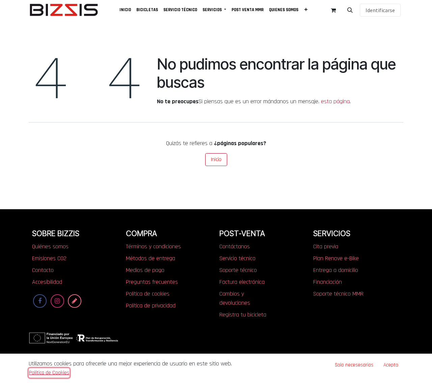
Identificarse (380, 10)
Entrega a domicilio (335, 270)
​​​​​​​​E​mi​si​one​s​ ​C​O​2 (49, 258)
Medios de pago (145, 270)
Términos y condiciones (153, 246)
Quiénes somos (50, 246)
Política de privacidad (151, 305)
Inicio (216, 159)
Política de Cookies (49, 372)
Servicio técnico (237, 258)
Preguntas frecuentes (152, 282)
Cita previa (325, 246)
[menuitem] (125, 10)
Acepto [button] (390, 364)
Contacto (43, 270)
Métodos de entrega (150, 258)
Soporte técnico (238, 270)
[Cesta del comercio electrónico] (333, 10)
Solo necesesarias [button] (354, 364)
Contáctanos (234, 246)
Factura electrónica (242, 282)
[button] (350, 10)
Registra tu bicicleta (242, 315)
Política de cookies (147, 294)
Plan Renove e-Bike (336, 258)
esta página (335, 101)
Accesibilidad (47, 282)
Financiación (327, 282)
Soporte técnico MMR (338, 294)
